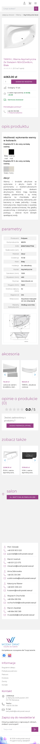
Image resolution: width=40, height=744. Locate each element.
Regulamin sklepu (8, 668)
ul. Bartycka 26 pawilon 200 (22, 497)
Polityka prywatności (9, 671)
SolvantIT (26, 741)
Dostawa (5, 678)
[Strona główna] (4, 3)
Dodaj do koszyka (24, 82)
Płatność (5, 674)
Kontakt (5, 685)
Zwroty (4, 681)
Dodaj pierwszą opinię (20, 426)
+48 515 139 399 (12, 706)
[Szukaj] (36, 8)
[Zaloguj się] (24, 3)
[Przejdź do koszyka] (30, 3)
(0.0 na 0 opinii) (18, 68)
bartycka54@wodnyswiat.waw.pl (18, 711)
